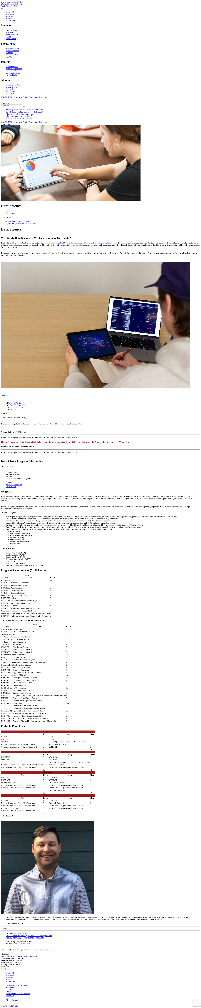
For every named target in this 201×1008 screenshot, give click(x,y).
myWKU (9, 57)
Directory (9, 53)
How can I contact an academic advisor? (20, 118)
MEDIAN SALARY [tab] (13, 403)
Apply (3, 6)
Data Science (10, 214)
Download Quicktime (29, 956)
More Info (13, 6)
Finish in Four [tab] (11, 487)
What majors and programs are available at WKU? (24, 110)
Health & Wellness (12, 55)
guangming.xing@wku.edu (33, 938)
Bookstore (9, 32)
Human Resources (12, 51)
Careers (8, 992)
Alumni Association (13, 85)
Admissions (10, 16)
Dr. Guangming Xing (13, 938)
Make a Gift (10, 89)
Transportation (11, 39)
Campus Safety (11, 30)
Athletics (9, 18)
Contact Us (10, 996)
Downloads (5, 954)
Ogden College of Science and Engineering (21, 223)
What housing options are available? (19, 116)
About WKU (10, 12)
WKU (8, 211)
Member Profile (11, 75)
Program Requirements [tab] (14, 485)
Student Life (10, 20)
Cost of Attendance (13, 73)
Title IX (8, 989)
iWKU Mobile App (13, 34)
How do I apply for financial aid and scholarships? (24, 112)
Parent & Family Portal (14, 69)
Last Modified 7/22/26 (9, 1006)
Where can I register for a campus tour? (20, 114)
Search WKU (6, 103)
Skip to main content (8, 2)
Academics (10, 14)
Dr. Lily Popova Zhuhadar (16, 936)
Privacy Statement (12, 1000)
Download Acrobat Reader (11, 956)
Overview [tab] (9, 483)
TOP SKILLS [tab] (11, 409)
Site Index (9, 998)
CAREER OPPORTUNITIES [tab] (17, 407)
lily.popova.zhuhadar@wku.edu (40, 936)
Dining (8, 37)
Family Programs (12, 67)
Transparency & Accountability (17, 985)
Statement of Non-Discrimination (18, 994)
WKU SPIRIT (11, 93)
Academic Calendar (13, 49)
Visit (7, 6)
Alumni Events (11, 87)
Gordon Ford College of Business (18, 221)
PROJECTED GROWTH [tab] (15, 405)
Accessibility (10, 987)
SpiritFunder (10, 91)
